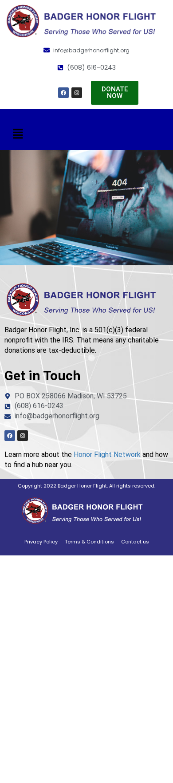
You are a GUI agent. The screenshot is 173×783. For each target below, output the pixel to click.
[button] (18, 134)
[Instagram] (76, 92)
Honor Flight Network (107, 454)
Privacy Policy (41, 541)
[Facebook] (63, 92)
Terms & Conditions (89, 541)
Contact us (135, 541)
